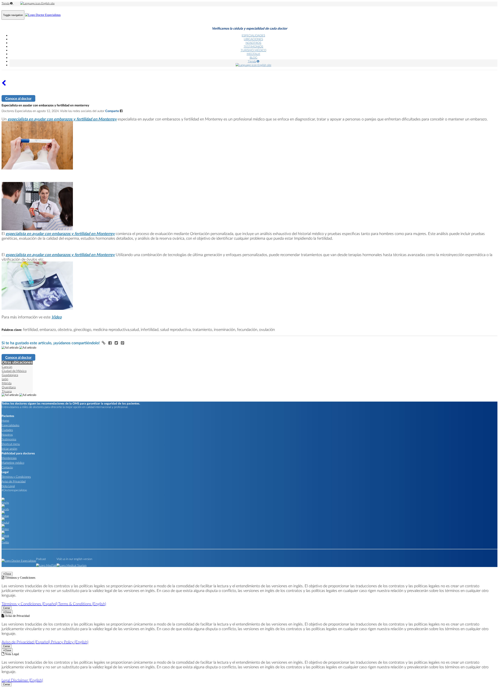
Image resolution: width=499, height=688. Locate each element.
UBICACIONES (253, 39)
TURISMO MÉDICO (253, 50)
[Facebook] (5, 509)
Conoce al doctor (18, 98)
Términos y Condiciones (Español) (30, 603)
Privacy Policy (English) (69, 641)
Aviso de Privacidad (14, 481)
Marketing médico (13, 462)
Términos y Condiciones (16, 476)
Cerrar (6, 608)
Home (5, 420)
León (5, 379)
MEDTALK (253, 54)
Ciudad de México (14, 371)
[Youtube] (5, 522)
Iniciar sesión (9, 448)
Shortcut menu (11, 444)
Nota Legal (8, 486)
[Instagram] (5, 516)
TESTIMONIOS (253, 46)
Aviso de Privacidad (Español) (26, 641)
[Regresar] (4, 84)
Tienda (6, 3)
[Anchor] (5, 502)
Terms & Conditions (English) (82, 603)
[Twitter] (5, 542)
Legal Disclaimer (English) (22, 680)
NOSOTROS (253, 42)
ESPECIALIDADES (253, 35)
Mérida (7, 383)
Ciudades (7, 430)
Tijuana (7, 391)
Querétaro (9, 387)
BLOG (253, 57)
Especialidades (10, 425)
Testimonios (9, 439)
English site (48, 3)
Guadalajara (10, 375)
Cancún (7, 366)
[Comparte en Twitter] (117, 342)
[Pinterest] (5, 529)
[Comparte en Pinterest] (122, 342)
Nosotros (7, 434)
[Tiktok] (5, 535)
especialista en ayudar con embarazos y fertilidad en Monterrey (62, 119)
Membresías (9, 458)
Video (56, 316)
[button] (104, 342)
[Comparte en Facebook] (110, 342)
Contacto (7, 467)
